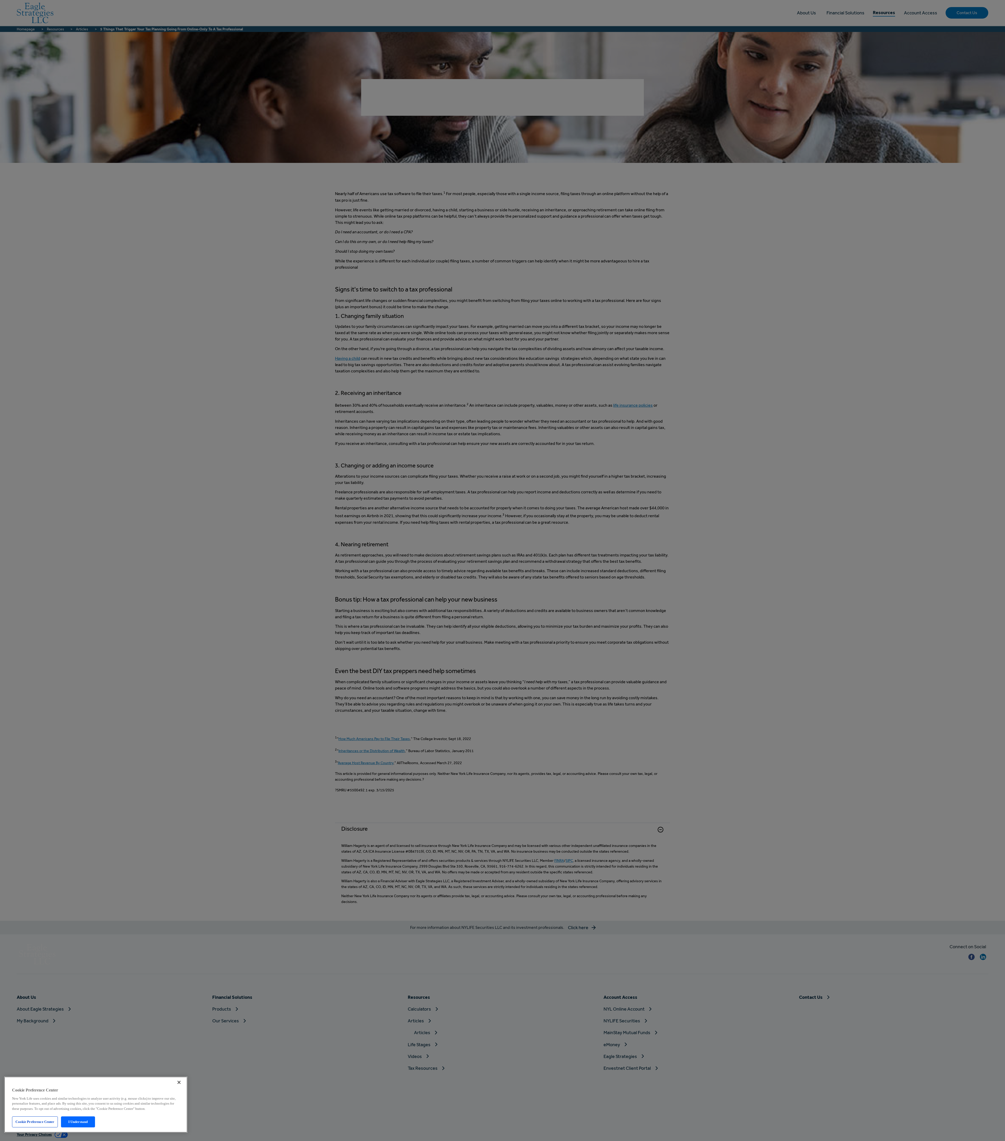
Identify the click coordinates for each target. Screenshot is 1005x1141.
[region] (95, 1105)
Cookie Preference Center (34, 1122)
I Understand (78, 1122)
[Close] (179, 1082)
